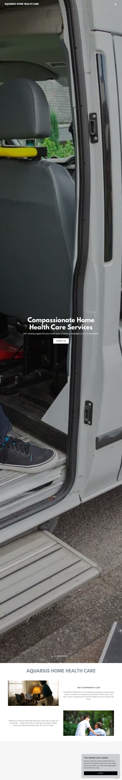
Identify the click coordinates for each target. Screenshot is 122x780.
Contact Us (61, 341)
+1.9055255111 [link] (61, 656)
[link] (22, 4)
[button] (115, 4)
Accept (100, 773)
